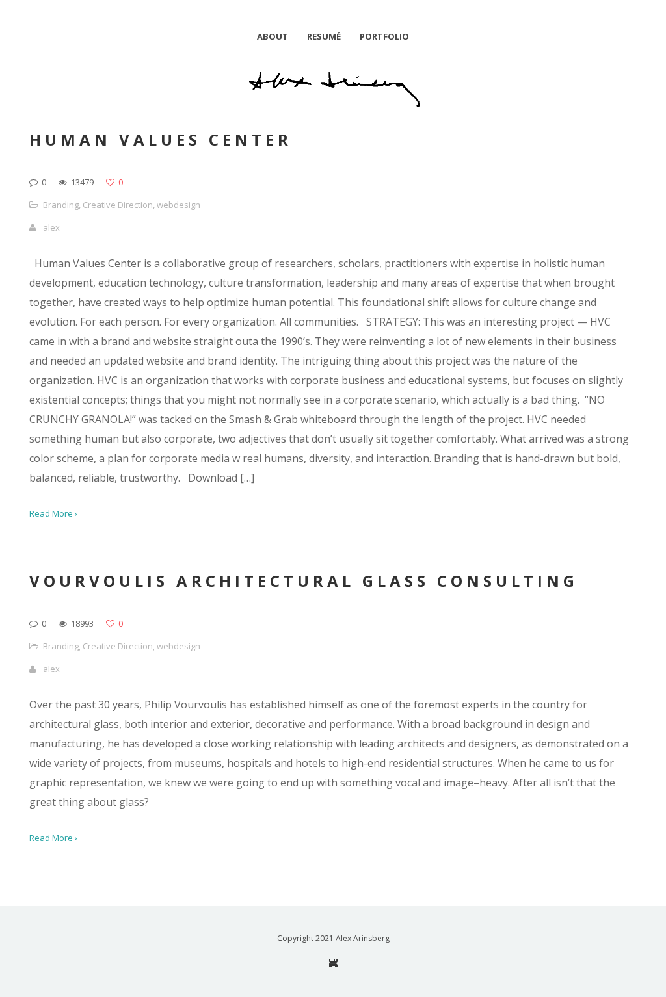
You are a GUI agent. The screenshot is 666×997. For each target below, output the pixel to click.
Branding (61, 205)
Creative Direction (118, 205)
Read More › (53, 513)
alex (51, 227)
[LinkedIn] (333, 963)
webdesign (178, 205)
